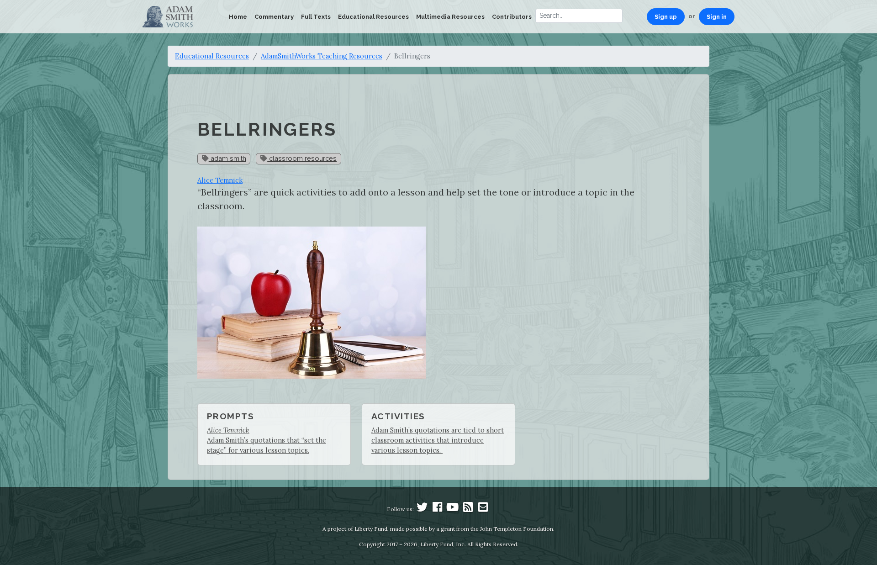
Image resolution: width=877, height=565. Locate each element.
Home (238, 16)
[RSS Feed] (468, 509)
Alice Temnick (220, 180)
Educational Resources (373, 16)
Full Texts (316, 16)
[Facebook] (437, 509)
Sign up (666, 16)
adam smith (227, 158)
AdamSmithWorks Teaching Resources (321, 56)
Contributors (512, 16)
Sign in (717, 16)
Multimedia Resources (450, 16)
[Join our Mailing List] (483, 509)
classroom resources (302, 158)
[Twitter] (422, 509)
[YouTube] (453, 509)
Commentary (274, 16)
